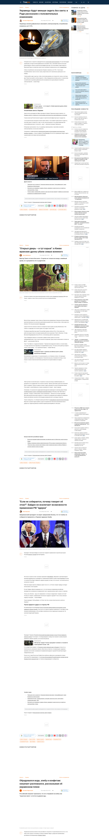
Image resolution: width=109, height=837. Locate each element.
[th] (49, 206)
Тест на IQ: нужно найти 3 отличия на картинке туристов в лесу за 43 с (82, 91)
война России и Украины (34, 462)
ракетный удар (53, 209)
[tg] (52, 206)
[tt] (60, 206)
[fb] (57, 206)
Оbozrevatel (42, 324)
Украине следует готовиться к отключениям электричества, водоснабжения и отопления (45, 115)
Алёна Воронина (26, 511)
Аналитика (48, 2)
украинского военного (58, 296)
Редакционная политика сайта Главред (42, 202)
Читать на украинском (64, 7)
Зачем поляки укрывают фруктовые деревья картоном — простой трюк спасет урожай (82, 85)
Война (80, 31)
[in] (65, 206)
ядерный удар (49, 739)
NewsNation (50, 576)
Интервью (55, 2)
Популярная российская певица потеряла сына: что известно (81, 103)
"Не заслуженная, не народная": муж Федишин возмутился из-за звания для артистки (81, 78)
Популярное (62, 2)
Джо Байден (32, 741)
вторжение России (33, 209)
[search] (88, 2)
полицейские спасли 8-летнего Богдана (59, 399)
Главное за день (78, 7)
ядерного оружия (32, 554)
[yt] (54, 206)
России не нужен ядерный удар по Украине (48, 647)
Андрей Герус (63, 67)
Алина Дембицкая (27, 255)
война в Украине (23, 209)
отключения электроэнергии (52, 61)
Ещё (88, 7)
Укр (76, 2)
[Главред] (26, 2)
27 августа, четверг (76, 127)
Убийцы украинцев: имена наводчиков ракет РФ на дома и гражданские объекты (46, 443)
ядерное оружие (40, 739)
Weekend (70, 2)
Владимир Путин (57, 739)
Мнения (41, 2)
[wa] (46, 206)
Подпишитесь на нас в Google (65, 20)
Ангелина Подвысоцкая (28, 20)
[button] (21, 2)
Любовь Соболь (42, 835)
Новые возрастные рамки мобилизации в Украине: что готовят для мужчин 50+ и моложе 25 (81, 97)
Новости (35, 2)
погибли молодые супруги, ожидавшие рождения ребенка (38, 391)
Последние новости (79, 109)
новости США (32, 739)
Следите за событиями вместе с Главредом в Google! (28, 206)
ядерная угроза (40, 741)
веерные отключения (43, 209)
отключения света (62, 209)
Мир (80, 16)
